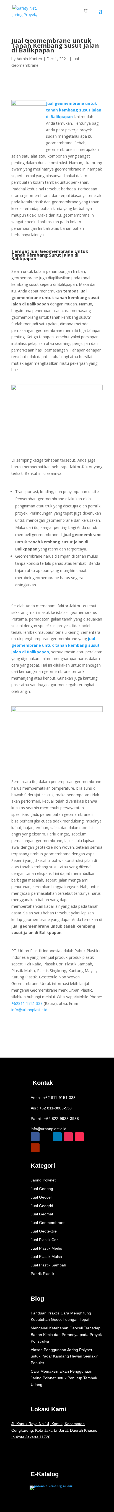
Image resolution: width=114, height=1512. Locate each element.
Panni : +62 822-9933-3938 (55, 1118)
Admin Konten (29, 58)
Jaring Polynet (43, 1180)
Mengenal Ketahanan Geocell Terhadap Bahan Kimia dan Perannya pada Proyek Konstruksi (66, 1334)
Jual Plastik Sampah (48, 1265)
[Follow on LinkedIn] (57, 1136)
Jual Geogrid (42, 1206)
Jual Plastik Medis (46, 1248)
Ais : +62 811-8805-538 (51, 1108)
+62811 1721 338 (27, 1003)
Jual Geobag (42, 1188)
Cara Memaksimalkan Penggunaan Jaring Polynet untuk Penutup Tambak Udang (64, 1378)
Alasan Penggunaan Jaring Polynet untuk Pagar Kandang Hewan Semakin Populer (65, 1356)
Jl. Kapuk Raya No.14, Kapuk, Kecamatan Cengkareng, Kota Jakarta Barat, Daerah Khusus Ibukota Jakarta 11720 (54, 1430)
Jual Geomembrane (48, 1222)
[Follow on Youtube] (35, 1147)
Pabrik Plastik (42, 1273)
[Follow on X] (46, 1136)
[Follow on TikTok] (79, 1136)
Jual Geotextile (44, 1231)
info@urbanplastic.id (29, 1009)
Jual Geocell (41, 1197)
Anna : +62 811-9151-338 (53, 1097)
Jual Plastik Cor (44, 1239)
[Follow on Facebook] (35, 1136)
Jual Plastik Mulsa (46, 1256)
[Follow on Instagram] (68, 1136)
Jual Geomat (42, 1214)
